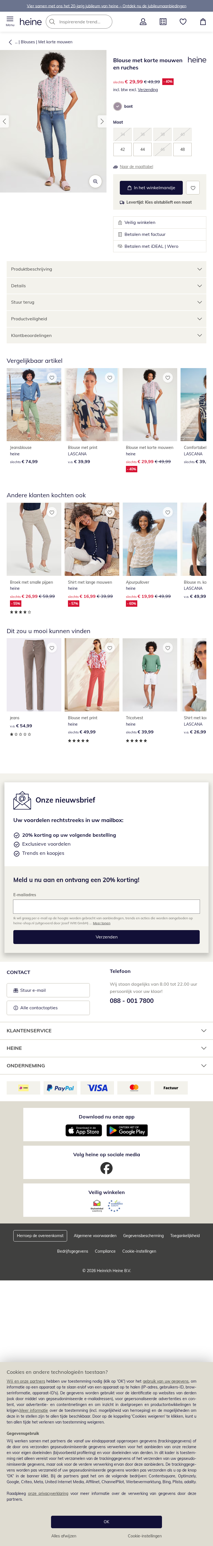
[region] (106, 1454)
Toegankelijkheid (185, 1235)
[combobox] (87, 21)
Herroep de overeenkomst (40, 1235)
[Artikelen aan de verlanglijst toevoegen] (193, 187)
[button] (10, 22)
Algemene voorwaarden (95, 1235)
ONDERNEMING (26, 1065)
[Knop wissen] (106, 21)
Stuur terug (22, 302)
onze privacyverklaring (48, 1493)
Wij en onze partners (26, 1381)
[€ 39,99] (92, 404)
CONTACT (18, 972)
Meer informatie (33, 1410)
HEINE (14, 1048)
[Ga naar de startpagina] (31, 22)
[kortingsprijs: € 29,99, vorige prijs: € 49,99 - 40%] (150, 404)
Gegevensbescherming (143, 1235)
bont (128, 106)
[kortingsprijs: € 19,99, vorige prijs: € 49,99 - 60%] (150, 539)
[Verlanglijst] (183, 22)
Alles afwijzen (63, 1535)
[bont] (117, 106)
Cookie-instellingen (145, 1535)
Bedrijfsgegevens (72, 1251)
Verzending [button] (148, 89)
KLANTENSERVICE (29, 1030)
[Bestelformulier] (163, 22)
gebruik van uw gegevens (166, 1381)
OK (106, 1521)
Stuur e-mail (33, 991)
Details (18, 285)
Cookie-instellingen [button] (139, 1251)
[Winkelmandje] (203, 22)
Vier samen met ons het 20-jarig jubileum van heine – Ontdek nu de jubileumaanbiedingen (106, 5)
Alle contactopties (39, 1007)
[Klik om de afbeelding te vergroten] (95, 181)
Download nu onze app (107, 1116)
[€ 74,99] (34, 404)
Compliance (105, 1251)
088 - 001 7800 (132, 1001)
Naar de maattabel (136, 166)
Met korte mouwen (55, 41)
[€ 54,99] (34, 674)
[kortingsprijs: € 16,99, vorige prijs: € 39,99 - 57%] (92, 539)
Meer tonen (101, 923)
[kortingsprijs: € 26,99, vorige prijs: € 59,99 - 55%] (34, 539)
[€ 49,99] (92, 674)
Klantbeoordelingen (31, 335)
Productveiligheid (29, 318)
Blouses (28, 41)
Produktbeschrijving (31, 269)
